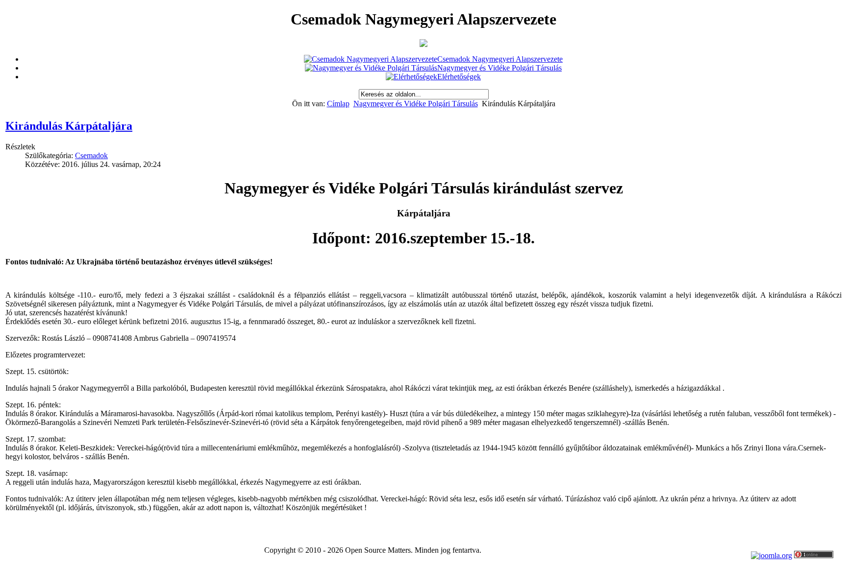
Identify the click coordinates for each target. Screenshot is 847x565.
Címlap (338, 103)
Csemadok (91, 155)
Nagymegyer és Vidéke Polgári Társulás (415, 103)
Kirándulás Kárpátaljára (68, 125)
